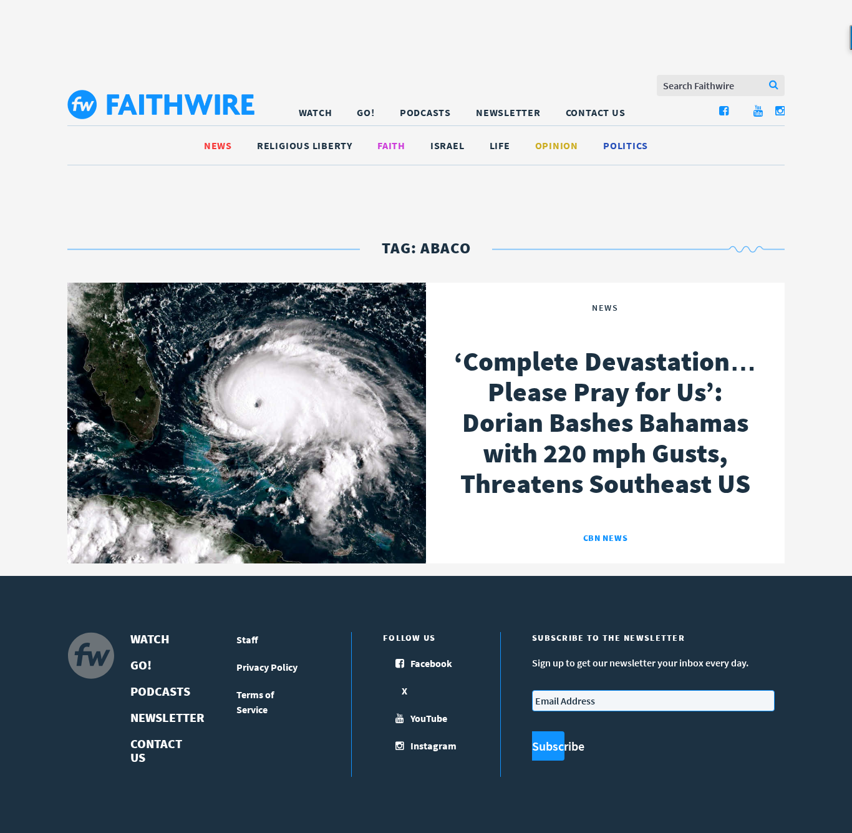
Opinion (556, 145)
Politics (625, 145)
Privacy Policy (267, 667)
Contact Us (596, 112)
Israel (447, 145)
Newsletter (508, 112)
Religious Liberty (304, 145)
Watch (315, 112)
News (218, 145)
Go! (365, 112)
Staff (247, 639)
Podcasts (425, 112)
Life (500, 145)
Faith (391, 145)
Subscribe (548, 746)
